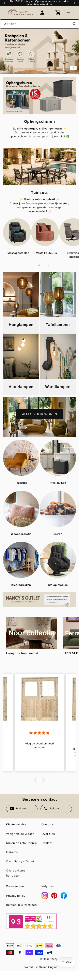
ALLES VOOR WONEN (39, 414)
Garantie (12, 852)
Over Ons (48, 833)
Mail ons (21, 808)
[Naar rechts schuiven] (48, 265)
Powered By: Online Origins (39, 967)
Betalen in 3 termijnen (21, 904)
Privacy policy (15, 895)
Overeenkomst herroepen (16, 873)
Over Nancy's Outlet (20, 861)
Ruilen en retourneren (21, 843)
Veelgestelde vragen (20, 833)
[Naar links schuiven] (30, 265)
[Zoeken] (74, 23)
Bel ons (55, 808)
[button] (68, 12)
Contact (47, 843)
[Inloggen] (44, 13)
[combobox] (39, 24)
